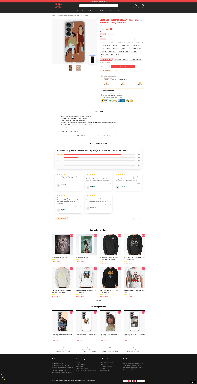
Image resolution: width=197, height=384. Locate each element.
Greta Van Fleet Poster (82, 257)
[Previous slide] (54, 41)
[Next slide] (94, 41)
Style (101, 57)
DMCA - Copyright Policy (82, 368)
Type (101, 31)
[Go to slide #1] (70, 68)
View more (99, 300)
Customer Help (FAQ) (105, 370)
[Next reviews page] (140, 219)
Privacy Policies (79, 366)
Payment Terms (103, 364)
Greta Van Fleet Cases (63, 15)
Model (101, 36)
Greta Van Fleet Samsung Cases (79, 15)
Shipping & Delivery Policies (106, 362)
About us (78, 362)
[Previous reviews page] (133, 219)
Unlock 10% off (3, 377)
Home (53, 15)
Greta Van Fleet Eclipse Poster (60, 257)
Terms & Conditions (80, 364)
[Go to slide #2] (78, 68)
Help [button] (194, 382)
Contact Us (102, 368)
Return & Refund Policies (106, 366)
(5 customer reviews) (112, 26)
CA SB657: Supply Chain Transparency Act (86, 370)
